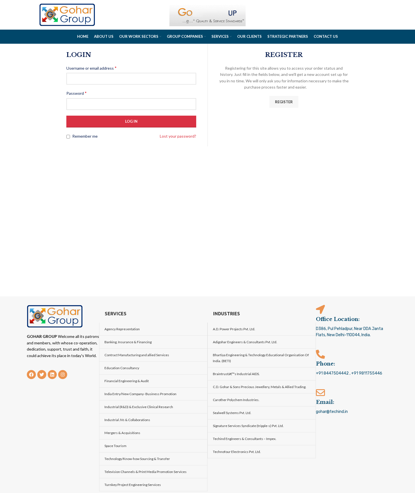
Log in (131, 121)
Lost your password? (178, 136)
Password (76, 93)
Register (284, 102)
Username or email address (91, 68)
